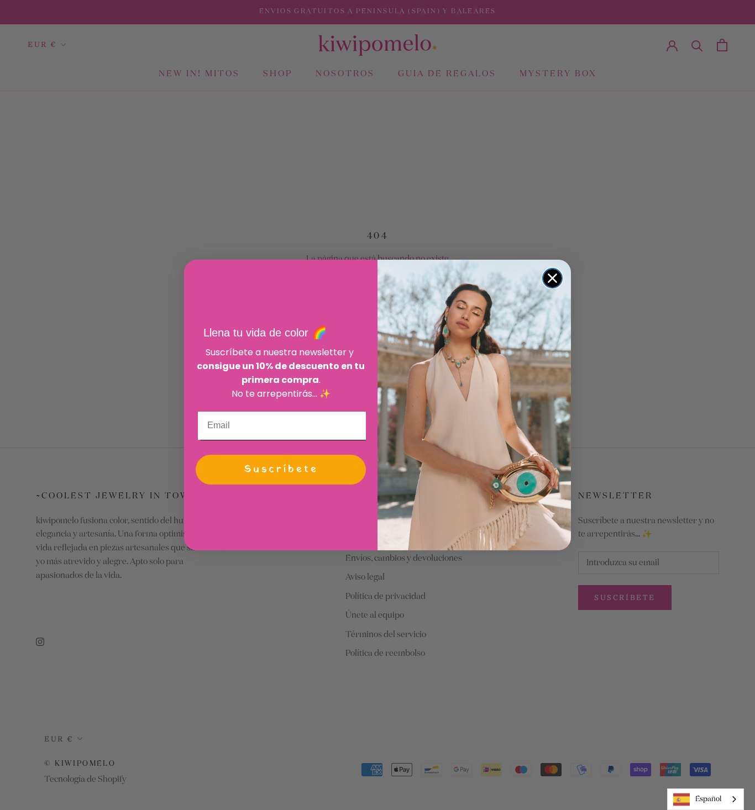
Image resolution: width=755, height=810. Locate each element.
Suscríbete (281, 469)
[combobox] (705, 799)
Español (708, 799)
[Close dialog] (552, 278)
